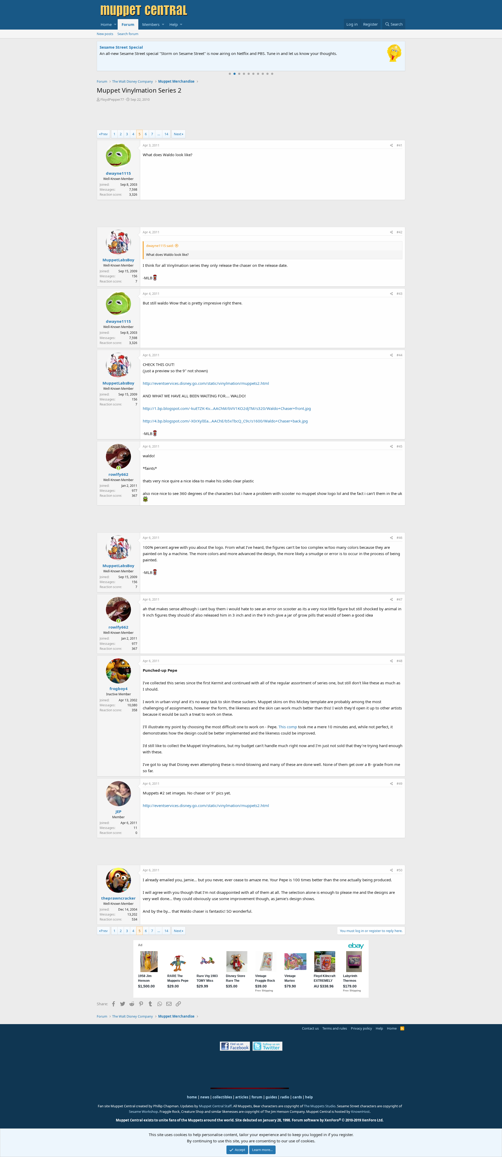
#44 (399, 355)
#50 (399, 870)
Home (106, 24)
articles (242, 1097)
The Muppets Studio (319, 1106)
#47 (399, 599)
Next (177, 134)
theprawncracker (118, 898)
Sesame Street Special (121, 47)
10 (272, 74)
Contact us (310, 1028)
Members (150, 24)
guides (271, 1097)
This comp (287, 726)
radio (284, 1097)
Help (173, 24)
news (204, 1097)
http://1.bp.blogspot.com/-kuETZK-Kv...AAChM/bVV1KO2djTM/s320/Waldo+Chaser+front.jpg (227, 408)
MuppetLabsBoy (118, 259)
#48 (399, 661)
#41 (399, 145)
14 (166, 134)
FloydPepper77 (112, 99)
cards (297, 1097)
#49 (399, 783)
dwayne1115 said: (160, 245)
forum (257, 1097)
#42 (399, 232)
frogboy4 (119, 688)
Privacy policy (361, 1028)
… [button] (158, 134)
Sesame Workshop (143, 1111)
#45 (399, 446)
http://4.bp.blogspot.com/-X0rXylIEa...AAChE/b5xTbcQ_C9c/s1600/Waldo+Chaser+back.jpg (225, 421)
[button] (115, 24)
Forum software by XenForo (338, 1120)
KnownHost (360, 1111)
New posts (105, 33)
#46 (399, 537)
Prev (104, 134)
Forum (128, 24)
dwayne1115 (118, 173)
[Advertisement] (251, 116)
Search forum (127, 33)
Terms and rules (334, 1028)
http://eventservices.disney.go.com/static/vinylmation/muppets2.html (206, 383)
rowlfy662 (118, 474)
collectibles (222, 1097)
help (309, 1097)
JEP (118, 811)
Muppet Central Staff (215, 1106)
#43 (399, 293)
